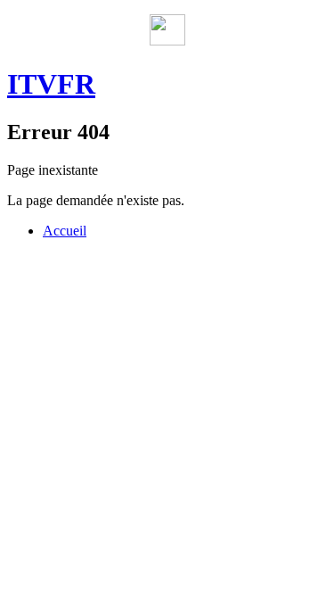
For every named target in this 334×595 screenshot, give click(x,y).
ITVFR (51, 84)
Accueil (64, 230)
